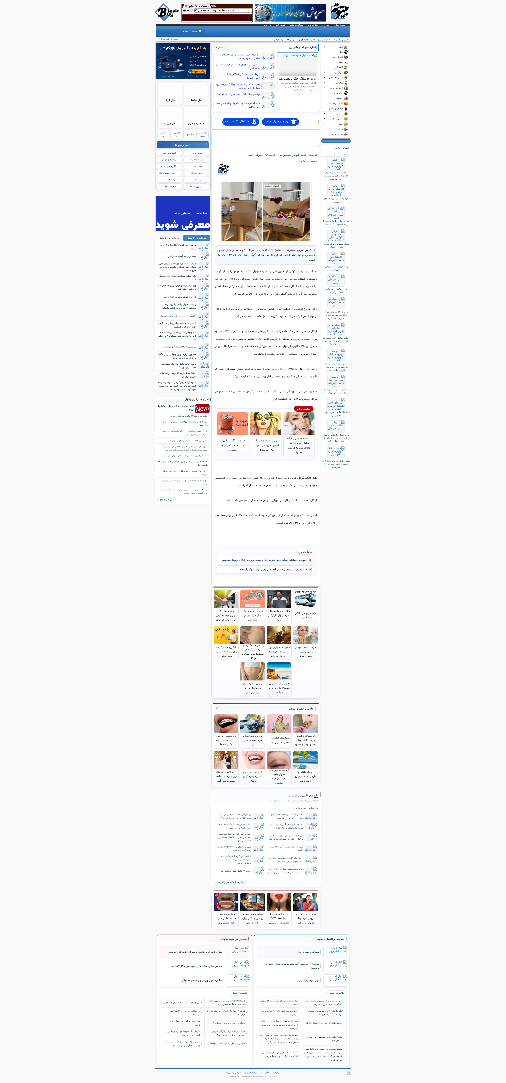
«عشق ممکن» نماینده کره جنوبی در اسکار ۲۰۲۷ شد (196, 966)
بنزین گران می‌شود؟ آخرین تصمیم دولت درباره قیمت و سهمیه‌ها (292, 966)
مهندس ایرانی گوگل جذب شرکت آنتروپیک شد (237, 94)
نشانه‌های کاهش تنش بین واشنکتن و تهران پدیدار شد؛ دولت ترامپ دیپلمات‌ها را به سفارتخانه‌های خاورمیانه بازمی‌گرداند (279, 1039)
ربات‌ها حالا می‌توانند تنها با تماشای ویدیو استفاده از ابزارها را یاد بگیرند (336, 315)
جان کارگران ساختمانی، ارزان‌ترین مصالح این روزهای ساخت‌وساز (185, 423)
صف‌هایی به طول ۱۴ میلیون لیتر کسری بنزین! (189, 416)
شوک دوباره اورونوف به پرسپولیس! (229, 1023)
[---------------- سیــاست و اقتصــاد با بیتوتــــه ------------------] (330, 939)
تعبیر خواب (163, 134)
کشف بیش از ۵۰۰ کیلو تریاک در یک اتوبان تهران (175, 408)
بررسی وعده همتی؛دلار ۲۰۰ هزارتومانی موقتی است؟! (280, 1012)
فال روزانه (169, 123)
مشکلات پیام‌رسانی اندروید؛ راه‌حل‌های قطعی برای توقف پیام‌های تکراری (286, 826)
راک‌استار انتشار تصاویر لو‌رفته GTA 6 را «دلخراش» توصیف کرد (240, 56)
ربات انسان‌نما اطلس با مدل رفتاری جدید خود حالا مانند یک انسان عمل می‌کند (336, 438)
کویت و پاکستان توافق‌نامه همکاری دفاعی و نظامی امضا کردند (184, 473)
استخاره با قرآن (196, 123)
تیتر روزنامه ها (196, 186)
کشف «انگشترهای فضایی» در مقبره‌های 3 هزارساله (226, 1012)
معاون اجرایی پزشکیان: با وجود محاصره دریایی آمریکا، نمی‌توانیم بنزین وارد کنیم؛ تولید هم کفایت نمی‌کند (185, 448)
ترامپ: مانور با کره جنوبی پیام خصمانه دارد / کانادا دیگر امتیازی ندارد (325, 1012)
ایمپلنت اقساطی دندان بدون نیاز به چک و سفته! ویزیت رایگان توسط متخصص (264, 559)
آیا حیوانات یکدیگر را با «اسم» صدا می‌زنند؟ (185, 1012)
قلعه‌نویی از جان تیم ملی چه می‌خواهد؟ (227, 1043)
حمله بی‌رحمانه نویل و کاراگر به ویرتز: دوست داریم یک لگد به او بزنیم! (228, 1033)
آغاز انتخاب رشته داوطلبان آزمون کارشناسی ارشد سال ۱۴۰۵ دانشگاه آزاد (183, 463)
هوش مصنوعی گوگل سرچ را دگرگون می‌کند (336, 245)
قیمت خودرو (197, 153)
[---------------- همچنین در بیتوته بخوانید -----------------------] (233, 939)
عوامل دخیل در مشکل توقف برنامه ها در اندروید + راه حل (178, 375)
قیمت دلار (198, 166)
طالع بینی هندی (202, 134)
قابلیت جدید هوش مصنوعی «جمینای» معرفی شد (282, 154)
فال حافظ (196, 100)
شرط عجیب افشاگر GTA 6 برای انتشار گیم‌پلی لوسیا (241, 76)
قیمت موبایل (197, 173)
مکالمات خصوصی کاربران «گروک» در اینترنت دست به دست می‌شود (336, 175)
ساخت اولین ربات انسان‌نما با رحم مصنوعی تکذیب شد (336, 222)
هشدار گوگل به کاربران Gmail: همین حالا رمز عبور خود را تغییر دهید (336, 464)
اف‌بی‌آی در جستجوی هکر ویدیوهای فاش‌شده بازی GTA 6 (238, 105)
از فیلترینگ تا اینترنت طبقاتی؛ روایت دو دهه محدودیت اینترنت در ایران (286, 859)
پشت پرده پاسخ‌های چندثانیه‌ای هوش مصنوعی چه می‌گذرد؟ (238, 66)
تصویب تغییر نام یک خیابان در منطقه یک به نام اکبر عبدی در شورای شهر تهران (323, 1002)
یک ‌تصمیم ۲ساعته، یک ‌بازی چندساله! (179, 346)
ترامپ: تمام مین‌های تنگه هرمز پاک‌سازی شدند (279, 1002)
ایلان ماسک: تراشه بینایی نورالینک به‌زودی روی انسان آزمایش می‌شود (237, 86)
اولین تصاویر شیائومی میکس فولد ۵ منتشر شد (177, 278)
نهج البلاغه (171, 179)
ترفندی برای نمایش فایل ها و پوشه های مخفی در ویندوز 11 (178, 365)
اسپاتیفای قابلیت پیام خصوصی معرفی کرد (336, 414)
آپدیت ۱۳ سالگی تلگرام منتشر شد (298, 78)
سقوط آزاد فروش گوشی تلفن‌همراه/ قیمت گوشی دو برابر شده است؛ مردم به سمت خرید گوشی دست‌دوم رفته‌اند (177, 385)
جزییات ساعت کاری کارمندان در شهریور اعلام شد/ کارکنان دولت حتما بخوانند (280, 1054)
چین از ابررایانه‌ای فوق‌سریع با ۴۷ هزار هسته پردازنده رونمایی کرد (176, 287)
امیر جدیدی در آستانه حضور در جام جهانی (181, 1002)
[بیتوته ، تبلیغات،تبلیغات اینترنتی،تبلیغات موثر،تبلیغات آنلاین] (217, 13)
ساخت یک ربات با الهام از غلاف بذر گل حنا (336, 290)
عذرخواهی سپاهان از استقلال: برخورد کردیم (183, 1023)
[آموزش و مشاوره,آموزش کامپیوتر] (265, 122)
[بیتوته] (167, 20)
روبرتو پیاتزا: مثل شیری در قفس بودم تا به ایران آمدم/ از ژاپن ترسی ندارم (181, 1043)
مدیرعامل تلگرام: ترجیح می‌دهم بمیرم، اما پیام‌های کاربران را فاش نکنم (336, 366)
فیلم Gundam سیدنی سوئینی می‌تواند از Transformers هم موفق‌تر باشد (227, 1002)
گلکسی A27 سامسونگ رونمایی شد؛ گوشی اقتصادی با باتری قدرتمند (176, 325)
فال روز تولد (176, 134)
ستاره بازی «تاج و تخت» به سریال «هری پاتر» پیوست (195, 952)
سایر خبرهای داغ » (166, 499)
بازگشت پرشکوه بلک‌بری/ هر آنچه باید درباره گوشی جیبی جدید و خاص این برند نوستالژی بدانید (233, 859)
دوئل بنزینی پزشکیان (309, 980)
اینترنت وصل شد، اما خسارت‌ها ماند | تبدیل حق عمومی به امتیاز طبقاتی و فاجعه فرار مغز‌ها (234, 837)
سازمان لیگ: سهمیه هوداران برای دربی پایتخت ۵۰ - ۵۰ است (183, 1033)
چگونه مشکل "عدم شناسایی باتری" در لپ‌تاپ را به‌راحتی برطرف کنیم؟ (336, 341)
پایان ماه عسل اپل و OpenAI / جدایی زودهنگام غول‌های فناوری (234, 848)
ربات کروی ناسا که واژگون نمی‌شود (336, 268)
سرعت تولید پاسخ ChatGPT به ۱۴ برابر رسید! (178, 247)
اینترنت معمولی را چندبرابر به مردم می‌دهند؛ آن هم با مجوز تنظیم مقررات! (178, 306)
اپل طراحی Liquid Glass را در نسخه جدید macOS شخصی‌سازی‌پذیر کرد (234, 816)
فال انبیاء (170, 100)
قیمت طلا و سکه (195, 159)
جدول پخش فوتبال (167, 173)
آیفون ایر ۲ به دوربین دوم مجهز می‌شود (178, 315)
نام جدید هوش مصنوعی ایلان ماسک (180, 297)
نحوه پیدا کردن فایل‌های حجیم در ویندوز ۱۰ (336, 200)
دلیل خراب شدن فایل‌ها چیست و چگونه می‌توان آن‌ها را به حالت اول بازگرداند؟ (286, 837)
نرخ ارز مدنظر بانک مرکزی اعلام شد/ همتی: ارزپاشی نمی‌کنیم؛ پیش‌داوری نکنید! (185, 432)
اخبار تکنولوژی (324, 39)
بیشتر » (219, 47)
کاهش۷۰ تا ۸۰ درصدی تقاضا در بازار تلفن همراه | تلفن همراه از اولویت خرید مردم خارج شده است (177, 267)
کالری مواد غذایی (168, 166)
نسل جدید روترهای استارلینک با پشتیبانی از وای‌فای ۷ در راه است (233, 826)
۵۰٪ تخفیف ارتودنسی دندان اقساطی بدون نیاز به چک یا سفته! (273, 569)
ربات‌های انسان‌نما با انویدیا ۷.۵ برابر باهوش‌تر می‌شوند (336, 391)
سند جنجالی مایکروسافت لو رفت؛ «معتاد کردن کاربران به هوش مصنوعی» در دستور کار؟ (177, 336)
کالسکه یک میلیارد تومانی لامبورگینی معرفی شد (188, 456)
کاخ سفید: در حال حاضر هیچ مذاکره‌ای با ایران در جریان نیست (185, 482)
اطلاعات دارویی (168, 153)
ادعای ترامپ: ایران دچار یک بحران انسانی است (323, 1025)
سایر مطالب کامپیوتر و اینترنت (231, 882)
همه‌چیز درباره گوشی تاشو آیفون (181, 256)
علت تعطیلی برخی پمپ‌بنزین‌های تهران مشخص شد (324, 1039)
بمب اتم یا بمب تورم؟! (308, 952)
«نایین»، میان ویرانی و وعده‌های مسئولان (202, 980)
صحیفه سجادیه (169, 186)
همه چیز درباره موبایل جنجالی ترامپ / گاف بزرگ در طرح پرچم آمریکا (177, 356)
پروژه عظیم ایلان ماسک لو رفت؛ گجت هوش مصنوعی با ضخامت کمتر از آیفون (286, 871)
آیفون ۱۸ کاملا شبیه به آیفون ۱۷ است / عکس (286, 848)
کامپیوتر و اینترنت (341, 39)
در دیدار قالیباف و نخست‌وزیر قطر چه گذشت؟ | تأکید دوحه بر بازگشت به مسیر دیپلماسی (183, 491)
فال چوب (189, 134)
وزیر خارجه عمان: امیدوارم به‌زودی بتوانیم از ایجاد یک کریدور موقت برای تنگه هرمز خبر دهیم (279, 1025)
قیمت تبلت (198, 179)
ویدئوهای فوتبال (168, 159)
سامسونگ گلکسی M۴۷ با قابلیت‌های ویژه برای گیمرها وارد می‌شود (287, 816)
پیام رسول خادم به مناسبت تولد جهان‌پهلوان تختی (187, 440)
